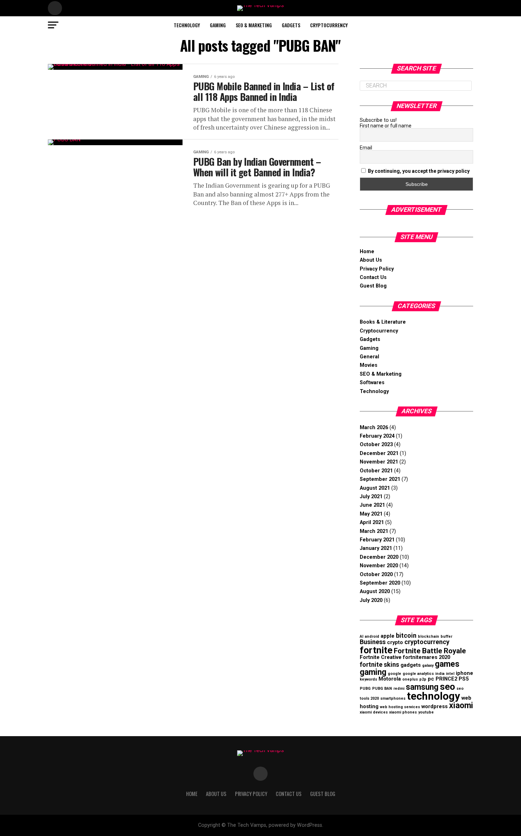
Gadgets (291, 25)
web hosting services (400, 707)
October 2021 (376, 471)
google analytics (418, 673)
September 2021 (380, 479)
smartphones (392, 698)
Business (373, 642)
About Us (371, 260)
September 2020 (380, 583)
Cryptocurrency (329, 25)
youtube (426, 712)
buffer (446, 636)
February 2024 (377, 436)
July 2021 (371, 497)
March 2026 (374, 428)
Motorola (390, 679)
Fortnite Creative (381, 657)
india (439, 673)
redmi (398, 688)
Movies (368, 365)
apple (387, 636)
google (394, 673)
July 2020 (371, 600)
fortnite (376, 650)
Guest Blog (373, 286)
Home (367, 252)
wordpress (434, 706)
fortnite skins (379, 664)
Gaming (218, 25)
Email (366, 147)
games (447, 664)
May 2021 (371, 514)
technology (433, 696)
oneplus (410, 679)
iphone (464, 673)
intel (450, 673)
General (369, 357)
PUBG (365, 688)
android (372, 636)
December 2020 (379, 557)
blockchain (428, 636)
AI (361, 636)
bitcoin (406, 635)
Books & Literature (383, 322)
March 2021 (374, 531)
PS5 (464, 679)
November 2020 (379, 566)
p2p (422, 679)
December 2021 (379, 453)
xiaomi (461, 705)
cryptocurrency (426, 642)
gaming (373, 672)
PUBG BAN (382, 688)
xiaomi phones (403, 712)
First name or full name (385, 125)
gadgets (410, 665)
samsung (422, 687)
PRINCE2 (446, 679)
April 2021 (372, 522)
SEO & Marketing (254, 25)
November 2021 (379, 462)
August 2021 (375, 488)
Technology (187, 25)
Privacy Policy (377, 269)
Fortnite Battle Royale (430, 651)
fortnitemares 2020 (426, 657)
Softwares (372, 383)
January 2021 (376, 548)
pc (431, 679)
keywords (368, 679)
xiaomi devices (374, 712)
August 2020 (375, 591)
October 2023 (376, 445)
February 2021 (377, 540)
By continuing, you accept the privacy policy (419, 171)
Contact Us (373, 277)
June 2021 (372, 505)
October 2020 (376, 574)
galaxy (427, 665)
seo (447, 686)
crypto (395, 642)
